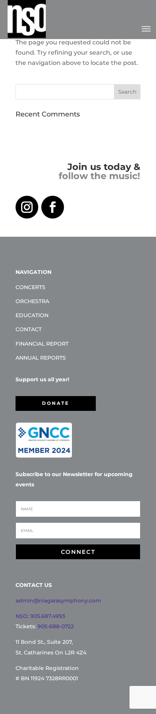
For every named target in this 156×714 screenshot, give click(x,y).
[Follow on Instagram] (27, 207)
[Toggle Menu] (146, 28)
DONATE (55, 403)
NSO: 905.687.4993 (40, 616)
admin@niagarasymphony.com (58, 600)
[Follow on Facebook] (52, 207)
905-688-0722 (55, 626)
